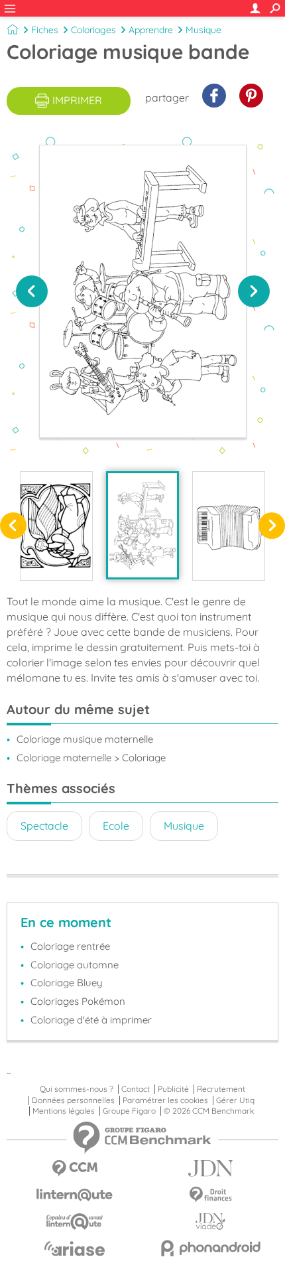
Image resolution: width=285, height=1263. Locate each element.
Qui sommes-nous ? (76, 1089)
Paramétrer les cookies (165, 1100)
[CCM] (74, 1168)
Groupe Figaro (129, 1111)
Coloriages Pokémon (77, 1001)
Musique (203, 30)
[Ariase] (74, 1248)
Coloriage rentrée (70, 946)
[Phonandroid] (210, 1248)
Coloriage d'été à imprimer (91, 1019)
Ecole (116, 825)
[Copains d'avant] (74, 1221)
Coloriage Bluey (66, 982)
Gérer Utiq (235, 1100)
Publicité (173, 1089)
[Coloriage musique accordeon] (228, 525)
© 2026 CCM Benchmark (209, 1111)
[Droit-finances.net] (210, 1195)
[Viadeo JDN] (210, 1221)
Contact (135, 1089)
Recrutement (221, 1089)
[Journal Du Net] (210, 1168)
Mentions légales (63, 1111)
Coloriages (93, 30)
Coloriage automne (74, 964)
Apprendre (151, 30)
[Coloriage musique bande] (142, 525)
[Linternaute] (74, 1195)
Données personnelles (73, 1100)
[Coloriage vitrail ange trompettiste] (56, 525)
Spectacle (44, 825)
